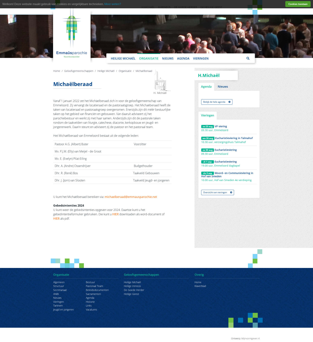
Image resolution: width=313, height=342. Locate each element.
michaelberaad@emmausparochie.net (131, 197)
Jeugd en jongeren (63, 309)
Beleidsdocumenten (97, 290)
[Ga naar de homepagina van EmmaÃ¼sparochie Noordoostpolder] (72, 31)
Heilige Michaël (123, 58)
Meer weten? (112, 4)
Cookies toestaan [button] (298, 4)
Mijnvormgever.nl (250, 338)
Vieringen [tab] (207, 115)
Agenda (183, 58)
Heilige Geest (131, 294)
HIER (115, 214)
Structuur (58, 286)
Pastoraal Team (94, 286)
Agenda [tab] (206, 87)
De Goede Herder (134, 290)
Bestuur (90, 282)
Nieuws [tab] (223, 87)
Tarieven (58, 305)
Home (56, 71)
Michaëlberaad (144, 71)
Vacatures (91, 309)
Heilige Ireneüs (132, 286)
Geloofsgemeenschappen (78, 71)
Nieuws (168, 58)
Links (89, 305)
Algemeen (58, 282)
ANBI (56, 294)
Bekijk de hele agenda (214, 101)
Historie (90, 301)
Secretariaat (60, 290)
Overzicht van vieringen (215, 192)
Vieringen (201, 58)
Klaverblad (200, 286)
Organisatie (148, 58)
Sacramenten (93, 294)
